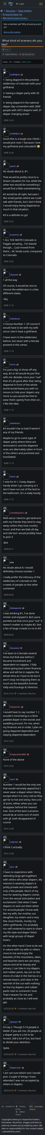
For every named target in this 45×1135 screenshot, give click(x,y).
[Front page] (1, 10)
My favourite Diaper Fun (12, 14)
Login (21, 3)
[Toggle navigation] (5, 3)
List (6, 49)
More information (12, 32)
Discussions (11, 10)
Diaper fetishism (25, 10)
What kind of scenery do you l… (15, 18)
